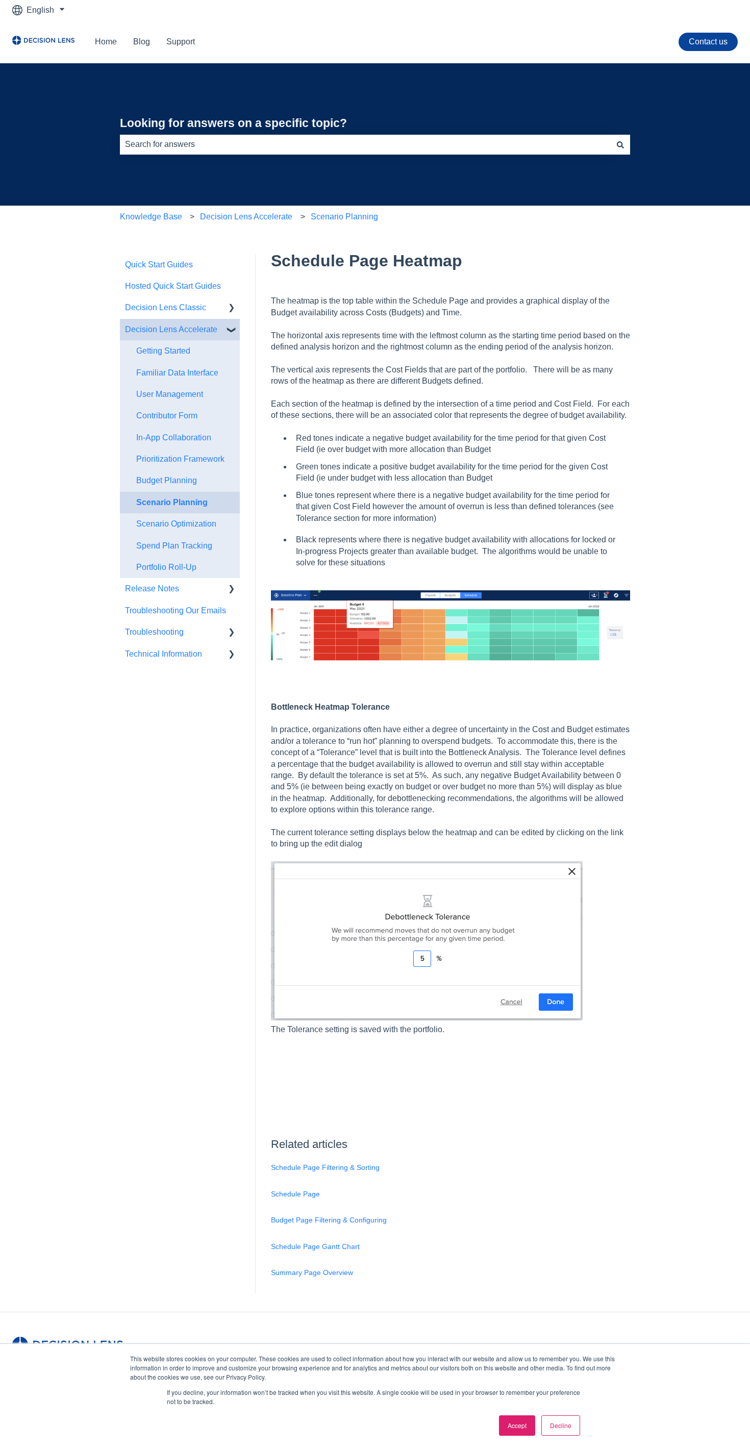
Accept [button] (517, 1425)
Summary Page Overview (312, 1272)
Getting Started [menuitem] (163, 350)
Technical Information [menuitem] (163, 653)
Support (180, 41)
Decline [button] (560, 1425)
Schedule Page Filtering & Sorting (325, 1167)
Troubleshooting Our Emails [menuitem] (175, 610)
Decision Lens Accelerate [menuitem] (171, 329)
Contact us (708, 41)
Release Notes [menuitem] (152, 588)
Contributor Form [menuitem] (166, 415)
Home (106, 41)
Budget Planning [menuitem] (166, 480)
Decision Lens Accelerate (246, 216)
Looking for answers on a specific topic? (233, 123)
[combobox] (365, 144)
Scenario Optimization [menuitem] (176, 523)
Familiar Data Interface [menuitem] (177, 372)
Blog (141, 41)
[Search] (620, 144)
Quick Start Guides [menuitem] (159, 264)
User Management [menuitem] (169, 394)
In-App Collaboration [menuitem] (173, 437)
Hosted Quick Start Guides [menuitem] (173, 286)
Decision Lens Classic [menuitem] (165, 307)
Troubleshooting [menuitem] (154, 632)
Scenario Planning (344, 216)
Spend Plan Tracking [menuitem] (174, 545)
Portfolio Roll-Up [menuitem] (166, 567)
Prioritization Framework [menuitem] (180, 459)
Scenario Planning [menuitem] (172, 502)
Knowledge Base (151, 216)
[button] (231, 308)
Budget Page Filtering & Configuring (329, 1220)
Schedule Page (295, 1194)
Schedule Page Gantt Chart (315, 1246)
